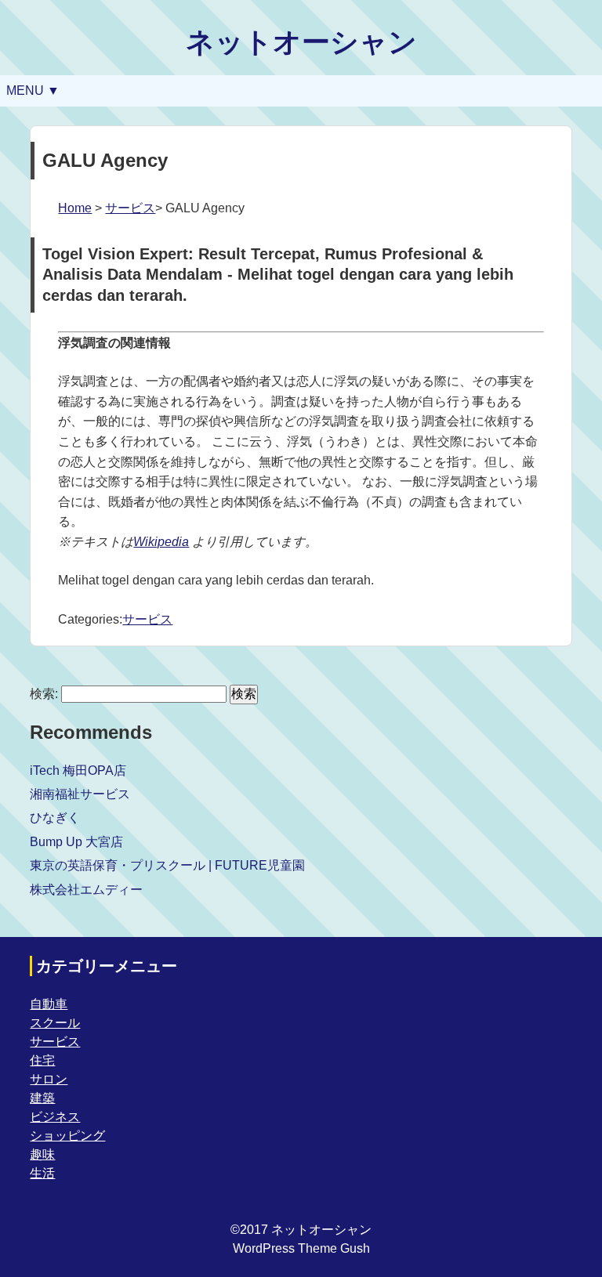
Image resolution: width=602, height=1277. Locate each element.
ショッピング (67, 1135)
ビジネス (55, 1116)
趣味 (42, 1154)
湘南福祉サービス (80, 794)
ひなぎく (55, 817)
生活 (42, 1173)
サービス (130, 208)
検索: (44, 693)
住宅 (42, 1060)
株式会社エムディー (86, 889)
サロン (48, 1079)
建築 (42, 1098)
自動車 (48, 1004)
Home (75, 208)
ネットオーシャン (301, 42)
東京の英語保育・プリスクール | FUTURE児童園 (167, 865)
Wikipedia (161, 541)
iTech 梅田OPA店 (78, 770)
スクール (55, 1022)
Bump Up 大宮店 (76, 841)
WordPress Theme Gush (301, 1248)
